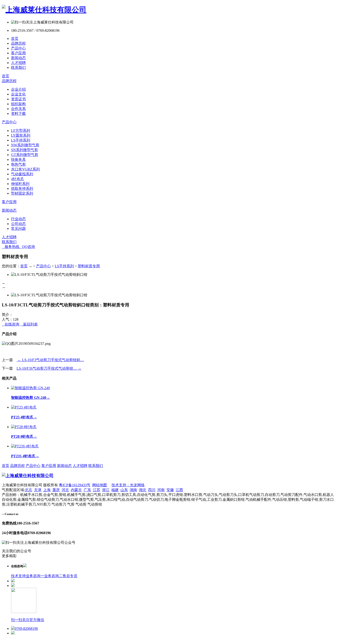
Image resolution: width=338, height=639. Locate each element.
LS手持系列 (20, 140)
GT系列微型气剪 (24, 155)
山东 (124, 490)
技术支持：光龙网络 (128, 485)
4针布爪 (17, 179)
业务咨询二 (53, 576)
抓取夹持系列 (22, 188)
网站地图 (99, 485)
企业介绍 (18, 89)
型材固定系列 (22, 193)
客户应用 (18, 53)
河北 (65, 490)
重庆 (56, 490)
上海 (47, 490)
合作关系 (18, 109)
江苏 (96, 490)
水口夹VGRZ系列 (25, 169)
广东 (87, 490)
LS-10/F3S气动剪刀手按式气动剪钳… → (49, 368)
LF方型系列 (20, 130)
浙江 (105, 490)
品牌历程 (18, 43)
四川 (151, 490)
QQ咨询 (27, 247)
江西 (179, 490)
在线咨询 (10, 324)
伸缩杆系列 (20, 184)
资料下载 (18, 113)
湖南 (133, 490)
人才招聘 (18, 63)
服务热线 (10, 247)
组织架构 (18, 104)
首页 (14, 38)
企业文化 (18, 94)
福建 (115, 490)
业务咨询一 (35, 576)
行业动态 (18, 219)
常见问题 (18, 228)
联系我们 (18, 67)
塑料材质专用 (89, 266)
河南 (161, 490)
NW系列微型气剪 (25, 145)
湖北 (142, 490)
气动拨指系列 (22, 174)
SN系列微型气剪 (24, 150)
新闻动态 (18, 58)
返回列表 (29, 324)
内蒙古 (76, 490)
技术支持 (18, 576)
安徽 (170, 490)
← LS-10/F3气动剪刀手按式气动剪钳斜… (50, 360)
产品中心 (18, 48)
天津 (37, 490)
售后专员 (70, 576)
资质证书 (18, 99)
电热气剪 (18, 164)
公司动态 (18, 224)
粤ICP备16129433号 (74, 485)
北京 (28, 490)
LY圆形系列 (20, 135)
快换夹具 (18, 159)
